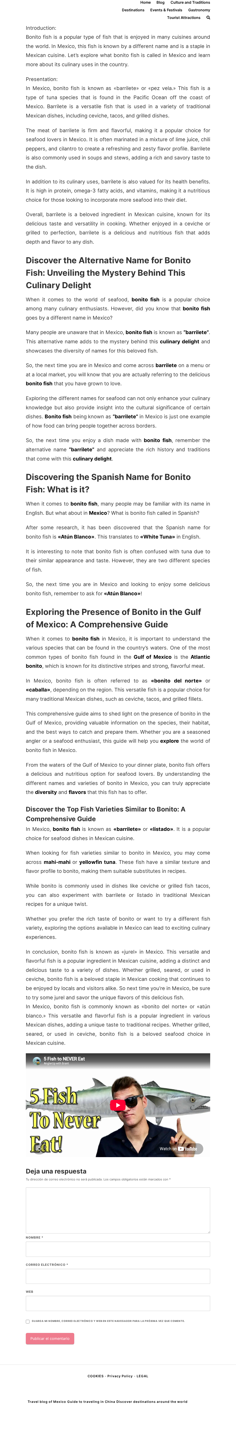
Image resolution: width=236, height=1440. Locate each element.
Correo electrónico (47, 1264)
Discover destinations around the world (152, 1402)
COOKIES (96, 1376)
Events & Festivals (166, 10)
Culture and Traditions (190, 2)
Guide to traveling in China (91, 1402)
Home (145, 2)
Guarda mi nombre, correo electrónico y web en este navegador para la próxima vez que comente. (108, 1321)
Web (29, 1291)
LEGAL (142, 1376)
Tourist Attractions (184, 17)
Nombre (34, 1237)
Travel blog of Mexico (47, 1402)
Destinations (133, 10)
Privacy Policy (120, 1376)
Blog (160, 2)
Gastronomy (199, 10)
